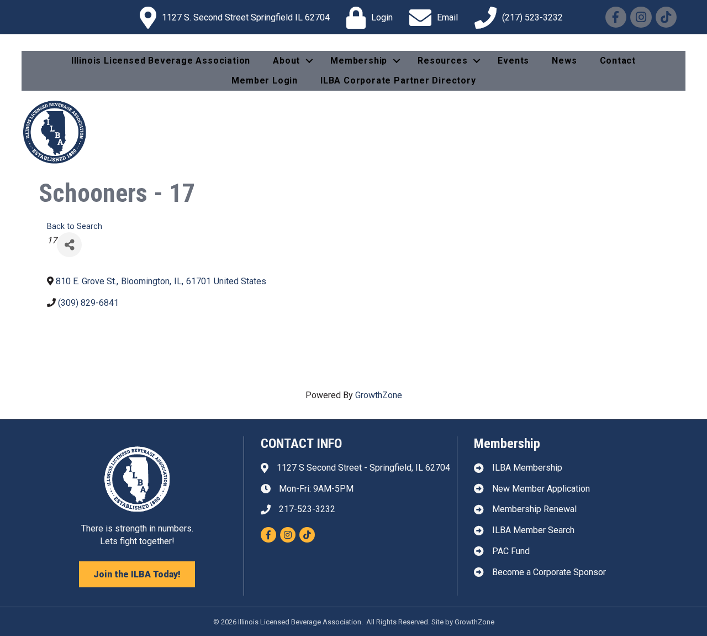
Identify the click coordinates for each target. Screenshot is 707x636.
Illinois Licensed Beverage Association (160, 60)
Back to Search (74, 226)
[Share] (69, 244)
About (286, 60)
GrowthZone (378, 395)
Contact (618, 60)
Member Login (264, 80)
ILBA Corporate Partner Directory (398, 80)
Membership (358, 60)
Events (513, 60)
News (564, 60)
